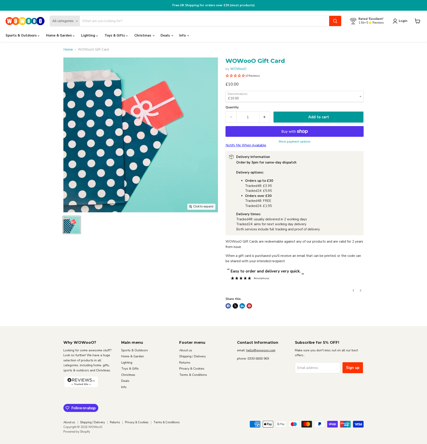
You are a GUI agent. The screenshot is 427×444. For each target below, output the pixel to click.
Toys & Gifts (115, 35)
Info (183, 35)
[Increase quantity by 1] (264, 117)
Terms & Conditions (193, 375)
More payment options (294, 141)
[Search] (335, 21)
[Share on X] (235, 306)
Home (68, 49)
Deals (166, 35)
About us (185, 350)
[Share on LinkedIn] (242, 306)
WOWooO (238, 69)
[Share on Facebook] (228, 306)
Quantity (232, 107)
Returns (184, 362)
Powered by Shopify (76, 432)
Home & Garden (59, 35)
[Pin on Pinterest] (249, 306)
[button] (295, 76)
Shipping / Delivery (192, 356)
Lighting (88, 35)
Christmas (143, 35)
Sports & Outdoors (22, 35)
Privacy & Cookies (191, 368)
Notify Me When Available (246, 145)
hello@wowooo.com (260, 350)
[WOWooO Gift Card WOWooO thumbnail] (72, 225)
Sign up (352, 367)
